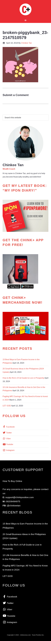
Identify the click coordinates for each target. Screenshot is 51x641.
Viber (8, 439)
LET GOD (7, 406)
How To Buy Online (12, 481)
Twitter (9, 433)
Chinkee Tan (26, 9)
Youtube (9, 444)
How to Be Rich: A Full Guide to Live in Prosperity (23, 378)
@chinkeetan (14, 505)
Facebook (10, 427)
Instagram (10, 450)
